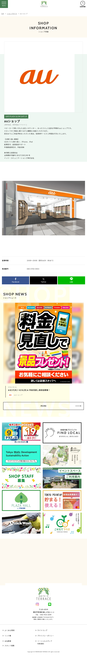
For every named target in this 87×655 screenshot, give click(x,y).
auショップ (23, 14)
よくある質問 (9, 630)
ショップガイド (12, 14)
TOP (2, 14)
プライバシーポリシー (45, 636)
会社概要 (8, 641)
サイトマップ (42, 630)
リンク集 (8, 636)
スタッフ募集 (9, 645)
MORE (44, 406)
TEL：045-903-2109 (43, 615)
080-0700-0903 (33, 269)
